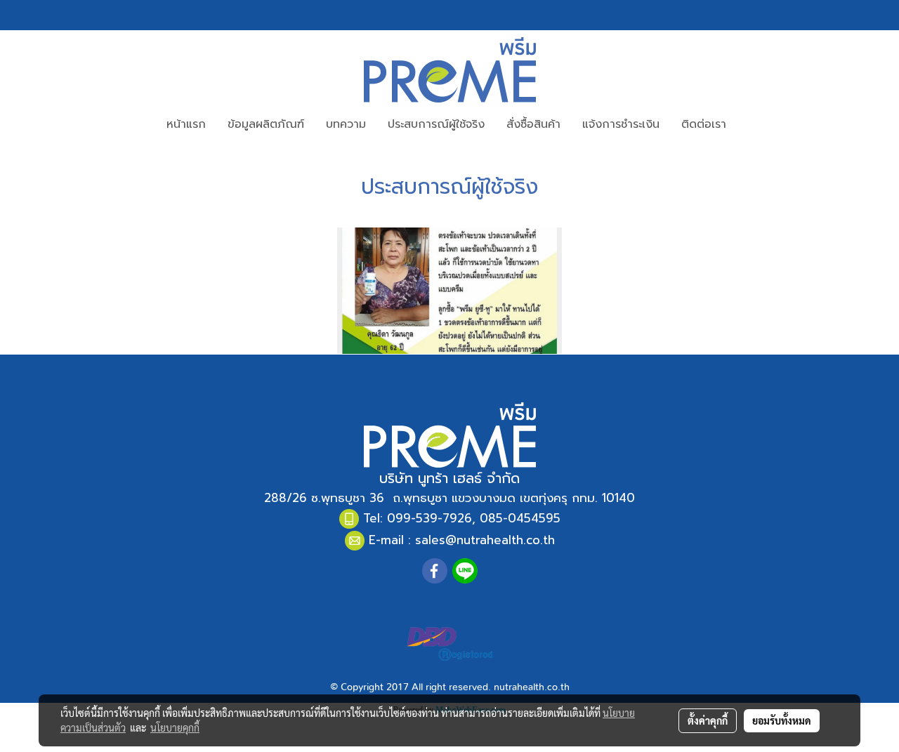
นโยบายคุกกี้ (174, 727)
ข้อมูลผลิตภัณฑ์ (266, 124)
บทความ (346, 124)
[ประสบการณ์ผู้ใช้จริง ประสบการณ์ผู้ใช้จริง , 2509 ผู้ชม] (449, 290)
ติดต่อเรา (703, 124)
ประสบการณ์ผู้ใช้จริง (436, 124)
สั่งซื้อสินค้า (533, 124)
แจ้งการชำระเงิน (621, 124)
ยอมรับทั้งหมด (781, 720)
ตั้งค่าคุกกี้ (708, 720)
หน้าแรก (186, 124)
